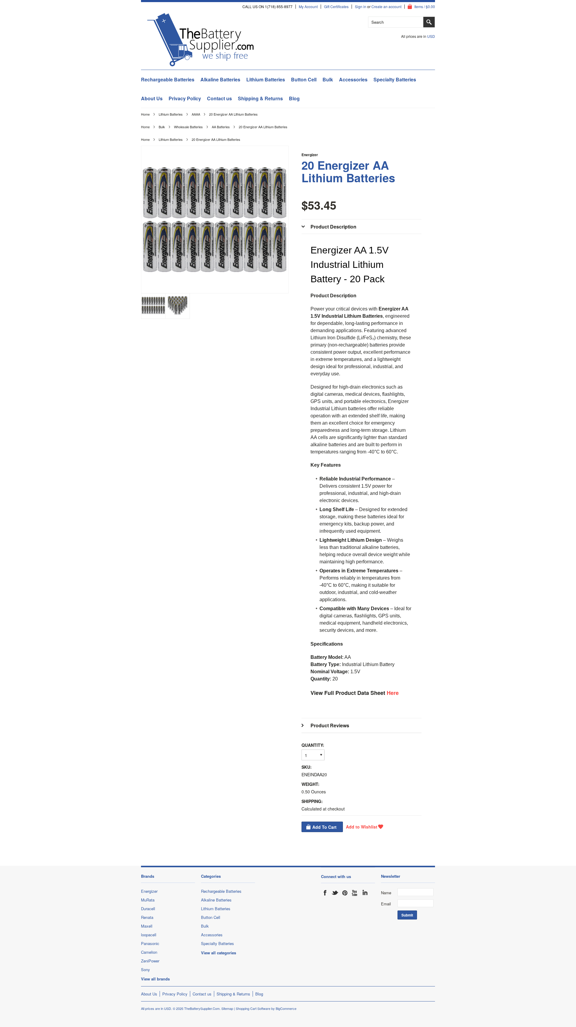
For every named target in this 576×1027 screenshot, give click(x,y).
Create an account (386, 7)
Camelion (149, 952)
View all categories (218, 953)
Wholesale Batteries (188, 126)
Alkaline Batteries (220, 79)
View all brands (155, 979)
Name (386, 892)
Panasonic (150, 943)
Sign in (360, 7)
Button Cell (303, 79)
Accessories (353, 79)
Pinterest (345, 893)
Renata (147, 917)
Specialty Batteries (395, 79)
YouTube (355, 893)
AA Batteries (221, 126)
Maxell (146, 926)
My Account (308, 7)
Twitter (335, 893)
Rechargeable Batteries (167, 79)
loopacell (148, 935)
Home (145, 114)
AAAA (196, 114)
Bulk (327, 79)
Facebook (325, 893)
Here (393, 693)
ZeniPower (150, 961)
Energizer (310, 154)
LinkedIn (365, 893)
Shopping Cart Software (253, 1008)
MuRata (147, 900)
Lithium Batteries (265, 79)
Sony (145, 969)
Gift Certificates (336, 7)
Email (386, 904)
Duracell (148, 908)
